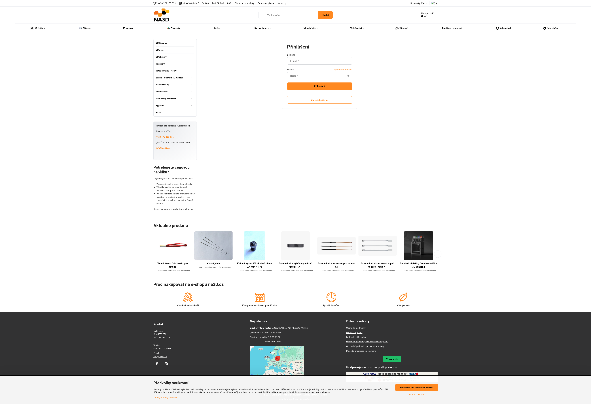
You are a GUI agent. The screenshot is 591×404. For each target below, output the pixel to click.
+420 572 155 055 (165, 136)
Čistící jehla (213, 263)
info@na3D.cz (162, 148)
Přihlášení (319, 86)
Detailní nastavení (416, 394)
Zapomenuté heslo (342, 69)
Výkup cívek (392, 359)
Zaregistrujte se (319, 99)
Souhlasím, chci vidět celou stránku (416, 387)
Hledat (325, 15)
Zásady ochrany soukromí (165, 397)
